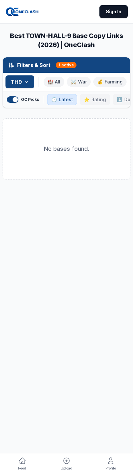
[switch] (12, 99)
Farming (110, 81)
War (79, 81)
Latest (62, 99)
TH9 (16, 82)
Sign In (113, 11)
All (53, 81)
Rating (95, 99)
